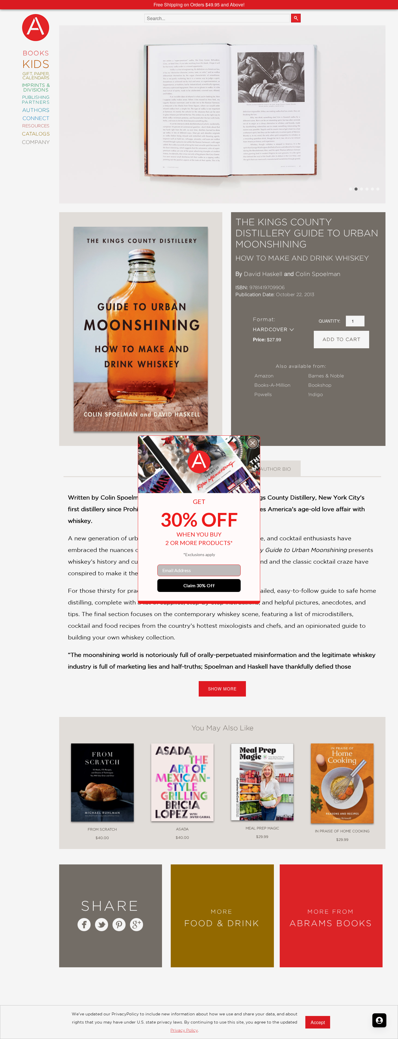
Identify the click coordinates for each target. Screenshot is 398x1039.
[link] (199, 462)
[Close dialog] (252, 443)
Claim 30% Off (199, 585)
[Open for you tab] (379, 1020)
